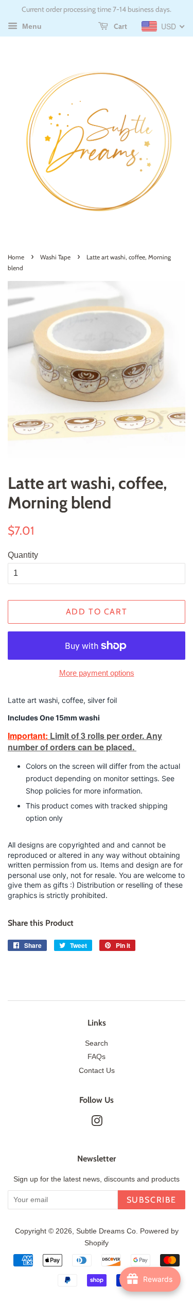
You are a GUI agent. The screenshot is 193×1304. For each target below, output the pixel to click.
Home (16, 257)
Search (96, 1043)
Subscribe (152, 1200)
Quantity (23, 555)
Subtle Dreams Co (106, 1231)
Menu (31, 26)
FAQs (96, 1057)
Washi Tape (55, 257)
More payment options (96, 672)
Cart (119, 26)
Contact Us (97, 1070)
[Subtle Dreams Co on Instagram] (96, 1123)
